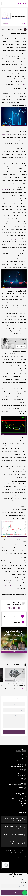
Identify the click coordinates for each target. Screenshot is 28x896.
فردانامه (24, 85)
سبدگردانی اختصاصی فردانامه (19, 799)
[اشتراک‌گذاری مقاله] (2, 29)
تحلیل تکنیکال (5, 134)
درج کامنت (14, 732)
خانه (26, 796)
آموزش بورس (22, 597)
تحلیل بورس (24, 803)
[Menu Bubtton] (3, 3)
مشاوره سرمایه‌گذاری (6, 586)
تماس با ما (24, 808)
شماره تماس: (24, 883)
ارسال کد (15, 893)
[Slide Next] (3, 664)
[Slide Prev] (7, 664)
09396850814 (7, 857)
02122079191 (14, 857)
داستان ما (24, 805)
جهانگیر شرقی (19, 30)
